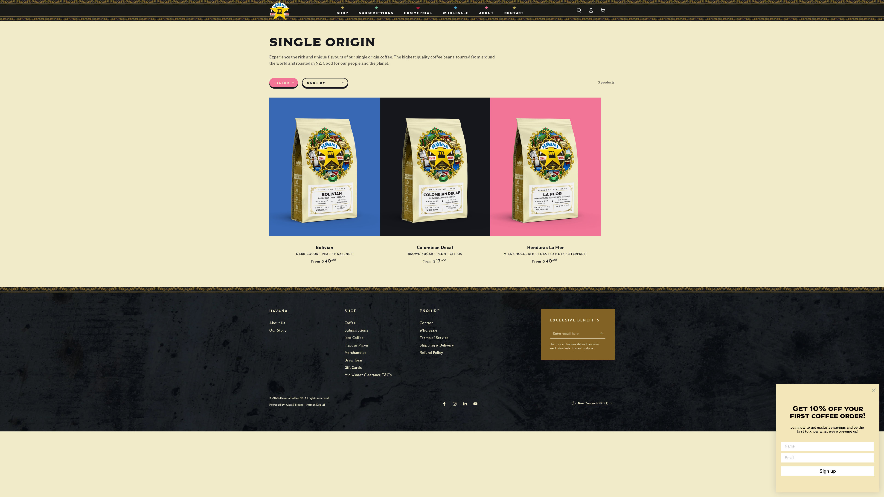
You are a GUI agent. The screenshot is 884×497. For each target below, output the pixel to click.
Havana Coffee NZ (291, 398)
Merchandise (355, 353)
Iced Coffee (354, 338)
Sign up (828, 471)
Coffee (350, 323)
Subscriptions (356, 330)
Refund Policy (431, 353)
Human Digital (315, 404)
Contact (426, 323)
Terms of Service (434, 338)
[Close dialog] (873, 390)
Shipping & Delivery (437, 345)
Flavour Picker (357, 345)
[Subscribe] (602, 333)
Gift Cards (353, 368)
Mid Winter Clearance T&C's (368, 375)
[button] (579, 10)
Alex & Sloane (295, 404)
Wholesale (428, 330)
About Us (277, 323)
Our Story (277, 330)
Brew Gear (354, 360)
